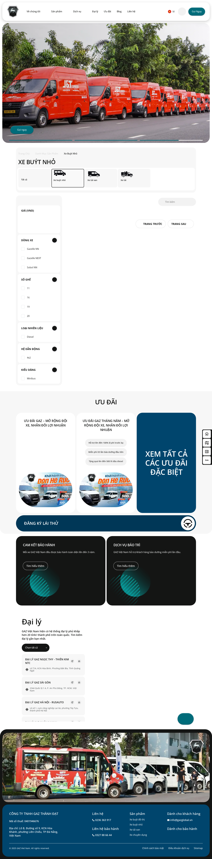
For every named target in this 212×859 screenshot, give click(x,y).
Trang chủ (24, 153)
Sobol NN (32, 267)
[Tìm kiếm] (182, 12)
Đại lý (95, 11)
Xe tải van (135, 829)
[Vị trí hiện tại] (186, 719)
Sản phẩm (56, 11)
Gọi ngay (22, 129)
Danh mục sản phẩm (46, 153)
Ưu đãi (107, 11)
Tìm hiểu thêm (35, 566)
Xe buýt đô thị (137, 819)
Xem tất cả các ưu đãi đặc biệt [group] (166, 463)
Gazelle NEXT (34, 258)
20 (28, 316)
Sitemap (198, 848)
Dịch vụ (77, 11)
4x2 (29, 357)
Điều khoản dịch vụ (178, 848)
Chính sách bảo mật (153, 848)
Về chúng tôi (33, 11)
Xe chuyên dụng (138, 834)
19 (28, 306)
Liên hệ (131, 11)
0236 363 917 (103, 820)
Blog (119, 11)
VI (173, 11)
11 (28, 288)
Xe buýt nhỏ (136, 824)
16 (28, 297)
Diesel (30, 337)
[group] (45, 463)
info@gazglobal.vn (181, 820)
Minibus (31, 378)
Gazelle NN (33, 249)
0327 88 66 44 (103, 835)
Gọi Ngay (197, 11)
